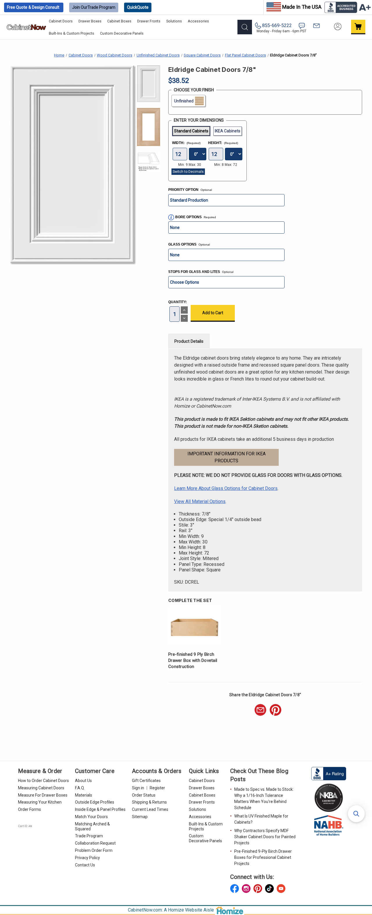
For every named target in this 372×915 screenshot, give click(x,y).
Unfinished (184, 101)
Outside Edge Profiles (94, 802)
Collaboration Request (95, 843)
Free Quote (33, 7)
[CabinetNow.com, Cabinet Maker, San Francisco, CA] (328, 773)
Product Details (188, 341)
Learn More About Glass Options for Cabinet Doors (226, 488)
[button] (356, 813)
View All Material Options (200, 501)
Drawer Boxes (89, 21)
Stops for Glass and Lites (200, 272)
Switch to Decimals (188, 172)
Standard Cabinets (191, 131)
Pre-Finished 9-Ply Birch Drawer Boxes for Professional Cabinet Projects (263, 857)
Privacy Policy (87, 857)
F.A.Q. (80, 788)
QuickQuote (138, 7)
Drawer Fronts (148, 21)
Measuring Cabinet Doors (41, 788)
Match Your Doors (91, 816)
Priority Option (190, 190)
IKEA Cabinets (227, 131)
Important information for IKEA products (226, 457)
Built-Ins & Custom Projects (71, 33)
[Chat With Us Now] (301, 25)
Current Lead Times (150, 809)
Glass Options (189, 244)
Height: (223, 143)
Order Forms (29, 809)
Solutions (174, 21)
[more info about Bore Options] (171, 217)
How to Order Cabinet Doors (43, 780)
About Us (83, 780)
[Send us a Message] (316, 25)
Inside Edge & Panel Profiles (100, 809)
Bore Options (189, 217)
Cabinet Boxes (119, 21)
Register (157, 788)
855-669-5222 (277, 25)
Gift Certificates (146, 780)
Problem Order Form (93, 850)
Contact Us (85, 865)
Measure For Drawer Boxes (42, 795)
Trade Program (93, 7)
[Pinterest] (275, 710)
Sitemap (140, 816)
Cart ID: (25, 826)
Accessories (198, 21)
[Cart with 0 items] (358, 27)
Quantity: (177, 302)
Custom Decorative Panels (122, 33)
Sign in (138, 788)
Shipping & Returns (149, 802)
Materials (83, 795)
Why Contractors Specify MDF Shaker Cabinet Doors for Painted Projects (265, 836)
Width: (186, 143)
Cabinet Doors (61, 21)
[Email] (260, 710)
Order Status (143, 795)
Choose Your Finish (194, 90)
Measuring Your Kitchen (40, 802)
